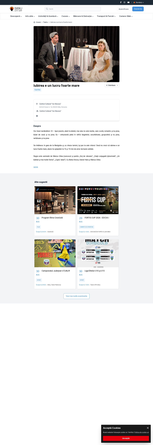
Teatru (45, 22)
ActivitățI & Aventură (47, 16)
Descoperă (15, 16)
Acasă (38, 22)
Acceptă (125, 438)
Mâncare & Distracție (82, 16)
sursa (35, 167)
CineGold (50, 232)
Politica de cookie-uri (141, 432)
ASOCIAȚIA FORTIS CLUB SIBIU (100, 232)
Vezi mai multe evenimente (76, 296)
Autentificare (124, 9)
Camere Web (125, 16)
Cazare (65, 16)
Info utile (29, 16)
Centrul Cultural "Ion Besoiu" (50, 104)
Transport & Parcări (105, 16)
